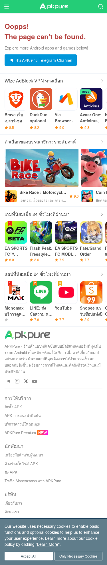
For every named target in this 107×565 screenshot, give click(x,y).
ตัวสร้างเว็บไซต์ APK (21, 463)
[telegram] (8, 381)
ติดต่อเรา (12, 511)
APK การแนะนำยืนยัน (23, 415)
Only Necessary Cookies (78, 556)
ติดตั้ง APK (13, 407)
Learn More (47, 544)
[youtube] (34, 381)
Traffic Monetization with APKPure (33, 480)
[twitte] (25, 381)
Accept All (28, 556)
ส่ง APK (11, 472)
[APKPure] (53, 6)
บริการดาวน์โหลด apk (22, 424)
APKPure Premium (20, 432)
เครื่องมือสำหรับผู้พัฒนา (24, 455)
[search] (100, 6)
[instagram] (17, 381)
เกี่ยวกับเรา (13, 503)
